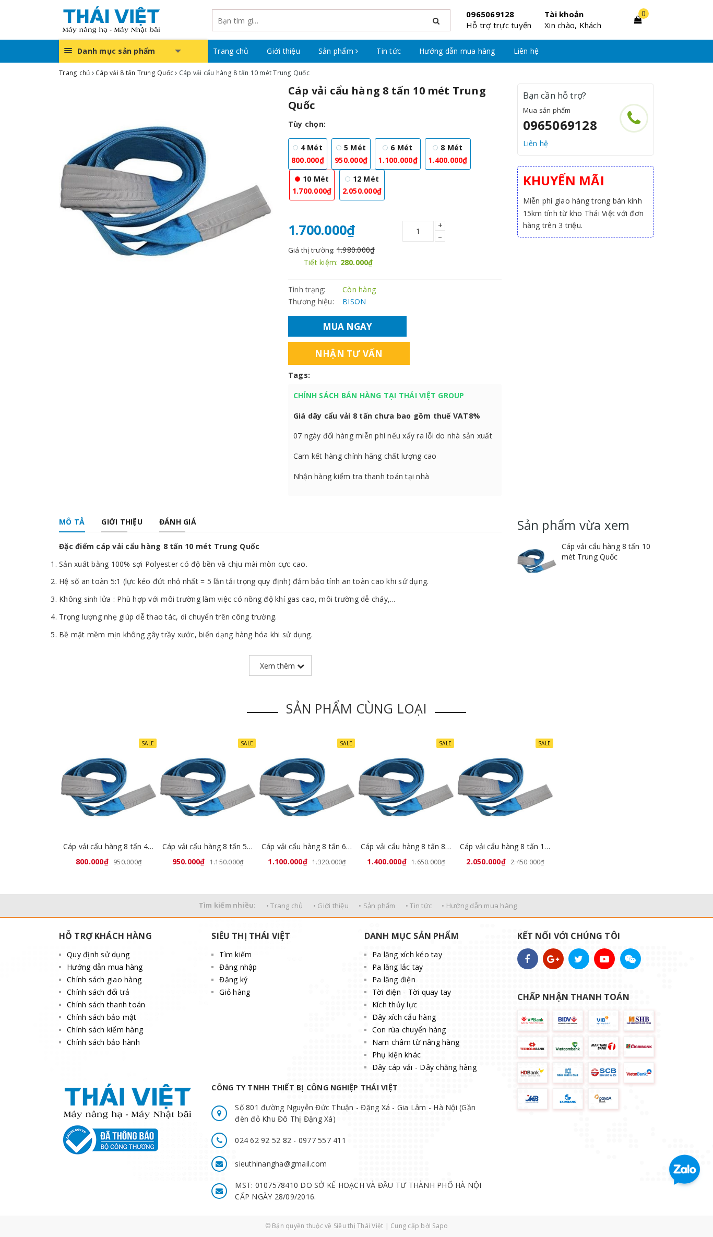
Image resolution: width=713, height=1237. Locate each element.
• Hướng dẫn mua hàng (479, 905)
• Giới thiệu (331, 905)
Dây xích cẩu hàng (404, 1017)
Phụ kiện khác (396, 1055)
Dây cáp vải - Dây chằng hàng (424, 1067)
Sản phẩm (336, 51)
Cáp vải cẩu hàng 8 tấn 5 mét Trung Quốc (207, 846)
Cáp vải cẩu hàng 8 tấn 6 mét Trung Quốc (307, 846)
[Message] (630, 958)
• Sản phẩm (377, 905)
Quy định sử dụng (98, 954)
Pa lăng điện (393, 979)
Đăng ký (233, 979)
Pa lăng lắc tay (397, 967)
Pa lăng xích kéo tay (407, 954)
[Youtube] (604, 958)
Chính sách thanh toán (106, 1004)
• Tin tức (419, 905)
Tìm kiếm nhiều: (227, 905)
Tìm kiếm (235, 954)
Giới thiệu (283, 51)
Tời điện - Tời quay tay (411, 992)
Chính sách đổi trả (98, 992)
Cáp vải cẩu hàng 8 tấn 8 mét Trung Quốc (406, 846)
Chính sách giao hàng (104, 979)
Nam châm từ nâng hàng (415, 1042)
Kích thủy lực (394, 1004)
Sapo (440, 1225)
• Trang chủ (284, 905)
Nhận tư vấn (349, 353)
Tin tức (388, 51)
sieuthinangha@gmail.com (281, 1164)
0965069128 (490, 14)
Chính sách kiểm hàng (105, 1029)
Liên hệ (526, 51)
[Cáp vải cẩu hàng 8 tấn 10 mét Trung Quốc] (536, 560)
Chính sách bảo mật (102, 1017)
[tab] (72, 522)
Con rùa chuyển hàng (409, 1029)
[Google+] (553, 958)
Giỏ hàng (234, 992)
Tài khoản (564, 14)
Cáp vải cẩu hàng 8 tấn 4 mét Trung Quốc (108, 846)
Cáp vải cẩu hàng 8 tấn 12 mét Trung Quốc (505, 846)
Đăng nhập (238, 967)
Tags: (299, 375)
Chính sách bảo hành (103, 1042)
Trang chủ (230, 51)
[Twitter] (578, 958)
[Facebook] (527, 958)
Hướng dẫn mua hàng (457, 51)
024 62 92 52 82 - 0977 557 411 (290, 1140)
